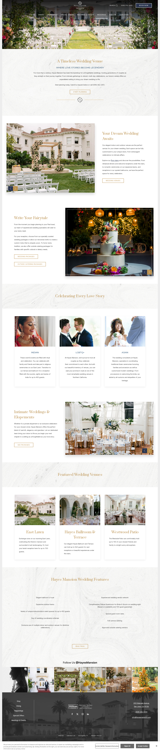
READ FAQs (80, 646)
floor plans (115, 160)
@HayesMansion (86, 662)
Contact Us (71, 735)
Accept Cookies (143, 746)
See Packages (24, 445)
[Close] (156, 745)
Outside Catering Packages (30, 264)
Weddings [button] (101, 15)
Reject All (127, 746)
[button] (10, 188)
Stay (18, 701)
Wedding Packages (26, 257)
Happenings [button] (52, 15)
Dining (18, 706)
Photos (61, 735)
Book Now (143, 5)
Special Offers (67, 15)
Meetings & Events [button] (85, 15)
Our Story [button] (124, 15)
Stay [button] (33, 15)
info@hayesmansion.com (141, 717)
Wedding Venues (113, 181)
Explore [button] (112, 15)
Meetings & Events (18, 720)
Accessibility (83, 735)
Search (112, 5)
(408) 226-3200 (126, 5)
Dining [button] (41, 15)
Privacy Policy (96, 735)
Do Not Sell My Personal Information (107, 746)
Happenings (18, 711)
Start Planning (80, 92)
